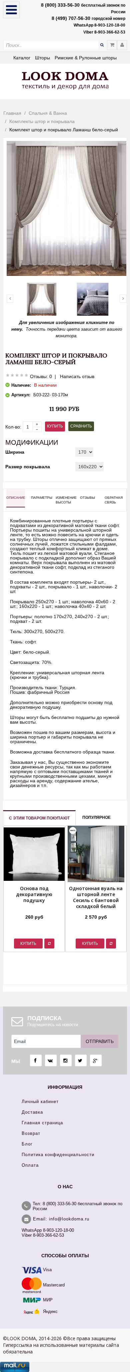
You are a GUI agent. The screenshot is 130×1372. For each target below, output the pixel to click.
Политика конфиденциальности (58, 1154)
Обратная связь (114, 500)
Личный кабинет (40, 1101)
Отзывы (87, 497)
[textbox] (51, 45)
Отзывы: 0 (41, 376)
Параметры (40, 497)
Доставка (32, 1112)
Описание (15, 497)
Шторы (42, 57)
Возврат (31, 1133)
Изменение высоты (65, 500)
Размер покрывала (27, 466)
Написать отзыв (77, 376)
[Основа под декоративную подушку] (34, 908)
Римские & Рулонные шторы (86, 57)
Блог (27, 1144)
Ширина (14, 452)
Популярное (96, 817)
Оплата (30, 1165)
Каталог (21, 57)
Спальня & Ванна (48, 113)
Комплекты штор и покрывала (42, 121)
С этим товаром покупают (39, 818)
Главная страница (42, 1122)
